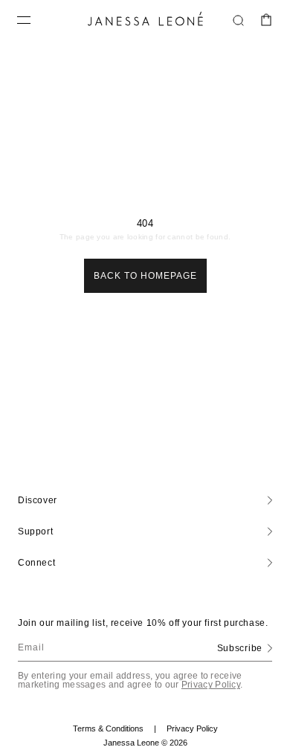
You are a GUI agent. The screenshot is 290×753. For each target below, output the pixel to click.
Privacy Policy (210, 684)
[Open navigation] (24, 20)
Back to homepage (145, 276)
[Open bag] (266, 20)
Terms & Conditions (114, 729)
